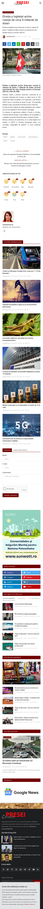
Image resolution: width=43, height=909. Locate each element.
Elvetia (5, 137)
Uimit (22, 200)
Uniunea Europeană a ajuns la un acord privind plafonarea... (19, 306)
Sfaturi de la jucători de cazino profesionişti (25, 645)
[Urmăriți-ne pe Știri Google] (21, 792)
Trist (14, 200)
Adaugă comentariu (10, 495)
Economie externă (8, 12)
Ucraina (12, 141)
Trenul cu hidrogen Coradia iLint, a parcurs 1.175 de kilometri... (21, 272)
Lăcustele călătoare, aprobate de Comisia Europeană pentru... (17, 339)
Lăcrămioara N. (10, 36)
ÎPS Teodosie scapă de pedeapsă (25, 614)
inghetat (12, 137)
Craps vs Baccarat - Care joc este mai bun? (27, 635)
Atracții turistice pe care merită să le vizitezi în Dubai (26, 689)
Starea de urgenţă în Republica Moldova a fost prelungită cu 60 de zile (21, 155)
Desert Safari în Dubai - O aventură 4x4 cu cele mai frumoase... (27, 699)
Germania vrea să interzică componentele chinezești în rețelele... (17, 440)
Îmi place (6, 187)
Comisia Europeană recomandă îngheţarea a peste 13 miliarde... (21, 373)
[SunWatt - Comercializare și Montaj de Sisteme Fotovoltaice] (21, 534)
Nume (4, 455)
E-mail (4, 464)
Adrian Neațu (7, 682)
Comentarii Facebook (20, 450)
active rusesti (21, 137)
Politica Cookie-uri (29, 904)
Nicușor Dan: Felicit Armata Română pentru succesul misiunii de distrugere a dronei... (21, 165)
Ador (22, 187)
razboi (5, 141)
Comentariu (6, 472)
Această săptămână (9, 598)
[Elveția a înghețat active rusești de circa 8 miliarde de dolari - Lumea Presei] (21, 3)
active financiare (33, 137)
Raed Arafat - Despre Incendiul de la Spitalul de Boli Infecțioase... (26, 719)
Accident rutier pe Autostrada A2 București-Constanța (17, 761)
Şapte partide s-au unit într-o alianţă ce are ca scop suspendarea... (27, 838)
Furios (6, 200)
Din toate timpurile (34, 598)
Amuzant (30, 187)
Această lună (21, 598)
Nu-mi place (15, 187)
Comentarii (7, 450)
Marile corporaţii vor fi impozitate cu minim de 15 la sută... (21, 406)
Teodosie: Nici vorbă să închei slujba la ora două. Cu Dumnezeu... (26, 847)
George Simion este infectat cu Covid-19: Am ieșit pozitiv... (27, 856)
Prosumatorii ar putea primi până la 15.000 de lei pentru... (26, 625)
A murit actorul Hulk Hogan (23, 604)
